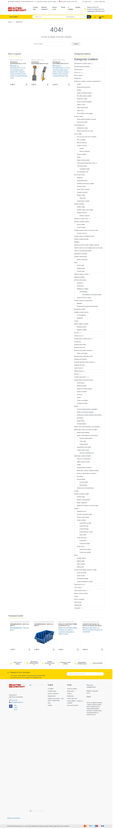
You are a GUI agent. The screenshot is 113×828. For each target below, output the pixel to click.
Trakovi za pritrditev (83, 400)
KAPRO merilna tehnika (83, 432)
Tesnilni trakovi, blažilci (83, 201)
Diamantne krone (82, 511)
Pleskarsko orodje (82, 98)
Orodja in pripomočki (80, 377)
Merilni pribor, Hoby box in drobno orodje (86, 429)
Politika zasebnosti (54, 826)
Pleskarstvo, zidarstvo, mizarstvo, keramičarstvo (88, 81)
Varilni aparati (78, 602)
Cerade (82, 148)
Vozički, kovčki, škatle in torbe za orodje (86, 569)
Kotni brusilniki (81, 224)
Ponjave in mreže (82, 145)
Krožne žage (81, 265)
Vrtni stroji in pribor (82, 166)
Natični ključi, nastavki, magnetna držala (88, 470)
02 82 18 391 (94, 7)
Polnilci (77, 596)
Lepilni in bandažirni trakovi (84, 93)
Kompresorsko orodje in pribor (82, 338)
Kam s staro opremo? (72, 705)
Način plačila (70, 691)
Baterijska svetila (82, 327)
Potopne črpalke (82, 154)
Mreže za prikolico (85, 151)
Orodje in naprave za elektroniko (84, 300)
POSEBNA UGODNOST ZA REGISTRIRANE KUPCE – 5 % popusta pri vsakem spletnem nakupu (33, 1)
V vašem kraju (35, 8)
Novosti (76, 374)
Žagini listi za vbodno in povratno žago (88, 505)
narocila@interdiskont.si (97, 9)
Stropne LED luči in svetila (84, 297)
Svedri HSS (83, 540)
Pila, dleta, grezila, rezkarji (84, 96)
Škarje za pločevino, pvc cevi (85, 131)
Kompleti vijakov (82, 558)
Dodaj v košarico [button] (25, 84)
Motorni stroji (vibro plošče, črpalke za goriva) (87, 245)
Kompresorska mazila (81, 344)
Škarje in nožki (81, 195)
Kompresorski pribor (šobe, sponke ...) (85, 362)
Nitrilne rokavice (78, 371)
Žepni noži (83, 198)
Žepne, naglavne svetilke (82, 324)
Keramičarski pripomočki (84, 87)
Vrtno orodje (78, 134)
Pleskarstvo (78, 78)
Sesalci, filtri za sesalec (83, 189)
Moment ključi (84, 485)
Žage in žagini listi (82, 502)
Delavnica (80, 177)
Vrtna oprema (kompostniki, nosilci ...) (87, 163)
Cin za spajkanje (82, 315)
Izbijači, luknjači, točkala (84, 461)
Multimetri (80, 303)
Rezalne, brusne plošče (84, 499)
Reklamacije (70, 696)
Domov (10, 22)
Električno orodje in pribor (81, 218)
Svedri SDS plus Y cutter (87, 532)
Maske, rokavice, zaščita (82, 593)
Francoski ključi (84, 482)
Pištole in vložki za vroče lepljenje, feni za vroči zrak (89, 248)
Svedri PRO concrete (86, 523)
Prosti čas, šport (79, 116)
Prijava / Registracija (100, 1)
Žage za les (80, 110)
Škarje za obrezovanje (83, 160)
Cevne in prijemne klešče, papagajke (87, 409)
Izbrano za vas (54, 8)
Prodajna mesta (87, 1)
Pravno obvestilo (64, 826)
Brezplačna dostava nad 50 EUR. (69, 1)
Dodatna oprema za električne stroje (85, 236)
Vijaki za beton (81, 564)
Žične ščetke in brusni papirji (85, 113)
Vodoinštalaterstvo (80, 125)
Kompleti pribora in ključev (84, 467)
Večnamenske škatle (83, 578)
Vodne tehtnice (84, 444)
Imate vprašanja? (98, 663)
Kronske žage (81, 496)
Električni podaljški (80, 277)
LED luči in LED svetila (81, 280)
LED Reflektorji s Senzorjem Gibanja (92, 294)
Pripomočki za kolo (82, 122)
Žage (76, 262)
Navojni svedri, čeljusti (83, 517)
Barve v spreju (79, 75)
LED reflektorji (84, 291)
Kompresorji (78, 341)
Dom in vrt (77, 72)
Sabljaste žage (81, 268)
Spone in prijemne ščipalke (84, 101)
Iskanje (76, 43)
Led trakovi (80, 283)
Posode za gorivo (82, 233)
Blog (49, 703)
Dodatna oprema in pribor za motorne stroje (87, 230)
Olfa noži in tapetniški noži (87, 453)
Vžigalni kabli (78, 605)
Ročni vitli (80, 394)
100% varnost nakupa (18, 663)
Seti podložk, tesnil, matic (84, 447)
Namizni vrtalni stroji (82, 259)
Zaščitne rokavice (82, 212)
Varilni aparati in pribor (80, 590)
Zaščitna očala (81, 207)
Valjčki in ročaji (81, 104)
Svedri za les (81, 546)
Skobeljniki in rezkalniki (81, 253)
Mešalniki (77, 242)
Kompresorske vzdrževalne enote (84, 356)
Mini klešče (80, 418)
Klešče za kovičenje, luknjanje (85, 412)
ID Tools (76, 332)
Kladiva (79, 90)
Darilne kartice (78, 69)
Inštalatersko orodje (83, 128)
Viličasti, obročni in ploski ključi (85, 488)
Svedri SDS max (84, 526)
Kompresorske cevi (80, 347)
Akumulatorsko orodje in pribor (82, 63)
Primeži (77, 491)
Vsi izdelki (77, 608)
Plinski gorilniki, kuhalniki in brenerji (87, 119)
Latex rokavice (78, 368)
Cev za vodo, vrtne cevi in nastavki (87, 136)
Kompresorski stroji (80, 365)
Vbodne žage (81, 271)
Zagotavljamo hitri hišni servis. (96, 11)
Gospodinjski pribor (82, 180)
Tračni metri (83, 441)
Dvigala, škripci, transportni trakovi (84, 380)
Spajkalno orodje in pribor (82, 312)
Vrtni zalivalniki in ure (83, 171)
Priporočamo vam (79, 584)
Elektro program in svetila (81, 274)
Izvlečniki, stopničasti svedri (85, 514)
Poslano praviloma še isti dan (50, 663)
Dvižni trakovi (81, 383)
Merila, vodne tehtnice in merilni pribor (87, 435)
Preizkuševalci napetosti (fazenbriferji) (88, 306)
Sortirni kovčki (81, 575)
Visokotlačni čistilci (85, 169)
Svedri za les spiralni (86, 552)
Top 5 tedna (77, 587)
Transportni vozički (82, 403)
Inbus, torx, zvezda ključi (84, 458)
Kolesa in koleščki (82, 391)
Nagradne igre (52, 696)
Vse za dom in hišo (80, 174)
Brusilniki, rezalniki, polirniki (82, 221)
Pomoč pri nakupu (72, 688)
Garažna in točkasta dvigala (85, 388)
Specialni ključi (81, 479)
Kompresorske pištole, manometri (84, 350)
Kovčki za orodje (82, 572)
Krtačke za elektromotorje (16, 59)
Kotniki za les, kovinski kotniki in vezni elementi (87, 426)
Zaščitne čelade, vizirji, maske (85, 209)
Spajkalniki (80, 318)
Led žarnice (80, 286)
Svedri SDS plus (84, 529)
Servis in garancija (72, 698)
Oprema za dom (82, 186)
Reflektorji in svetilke (83, 289)
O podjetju (70, 8)
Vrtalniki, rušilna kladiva (81, 256)
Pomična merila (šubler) (86, 438)
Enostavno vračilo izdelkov (65, 663)
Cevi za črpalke (81, 139)
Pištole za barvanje (82, 353)
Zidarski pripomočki (82, 107)
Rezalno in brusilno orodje (82, 494)
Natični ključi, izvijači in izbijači (83, 456)
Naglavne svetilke (82, 329)
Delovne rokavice (85, 215)
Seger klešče (81, 421)
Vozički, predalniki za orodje (85, 581)
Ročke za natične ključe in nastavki (87, 473)
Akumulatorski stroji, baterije (82, 66)
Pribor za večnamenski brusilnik (83, 250)
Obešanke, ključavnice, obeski (85, 183)
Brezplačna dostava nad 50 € (33, 663)
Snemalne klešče (82, 423)
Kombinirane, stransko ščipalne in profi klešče (89, 415)
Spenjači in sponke (82, 192)
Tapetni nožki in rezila (83, 450)
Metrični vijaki (81, 561)
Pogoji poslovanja (43, 826)
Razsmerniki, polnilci (80, 309)
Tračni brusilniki (81, 227)
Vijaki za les (80, 567)
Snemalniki (80, 476)
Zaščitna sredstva (80, 204)
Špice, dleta (83, 534)
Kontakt (78, 7)
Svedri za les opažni (85, 549)
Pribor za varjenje (80, 599)
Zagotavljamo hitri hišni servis (82, 663)
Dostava (69, 693)
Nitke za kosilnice (82, 142)
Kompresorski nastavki (81, 359)
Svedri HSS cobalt (85, 543)
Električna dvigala (82, 385)
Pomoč (63, 7)
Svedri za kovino (82, 537)
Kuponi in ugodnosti (44, 8)
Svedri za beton (82, 520)
